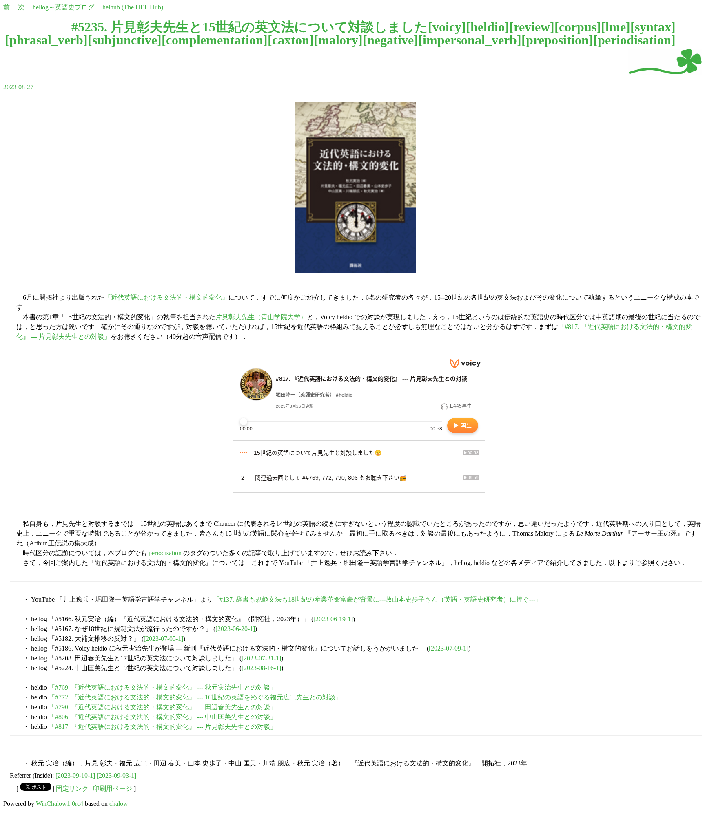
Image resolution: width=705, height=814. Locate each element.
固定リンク (72, 788)
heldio (487, 27)
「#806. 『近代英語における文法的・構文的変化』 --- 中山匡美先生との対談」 (163, 716)
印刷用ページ (112, 788)
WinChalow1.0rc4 (59, 803)
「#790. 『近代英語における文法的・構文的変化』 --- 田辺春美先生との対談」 (163, 707)
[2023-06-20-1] (235, 628)
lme (615, 27)
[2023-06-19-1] (333, 618)
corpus (577, 27)
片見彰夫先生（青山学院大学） (261, 316)
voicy (446, 27)
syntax (653, 27)
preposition (557, 40)
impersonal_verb (470, 40)
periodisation (634, 40)
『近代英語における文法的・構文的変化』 (166, 297)
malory (338, 40)
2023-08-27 (18, 87)
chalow (118, 803)
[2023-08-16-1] (261, 667)
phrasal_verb (46, 40)
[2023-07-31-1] (261, 658)
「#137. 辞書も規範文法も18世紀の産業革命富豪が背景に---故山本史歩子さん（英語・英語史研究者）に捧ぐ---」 (377, 599)
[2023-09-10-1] (75, 775)
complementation (214, 40)
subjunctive (124, 40)
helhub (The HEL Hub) (132, 7)
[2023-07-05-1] (163, 638)
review (532, 27)
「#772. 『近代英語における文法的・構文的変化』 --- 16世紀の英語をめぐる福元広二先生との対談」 (195, 697)
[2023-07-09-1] (448, 648)
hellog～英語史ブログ (63, 7)
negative (390, 40)
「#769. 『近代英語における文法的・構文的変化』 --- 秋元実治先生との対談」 (163, 687)
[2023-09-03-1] (116, 775)
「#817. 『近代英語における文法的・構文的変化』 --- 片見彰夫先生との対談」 (163, 726)
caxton (290, 40)
